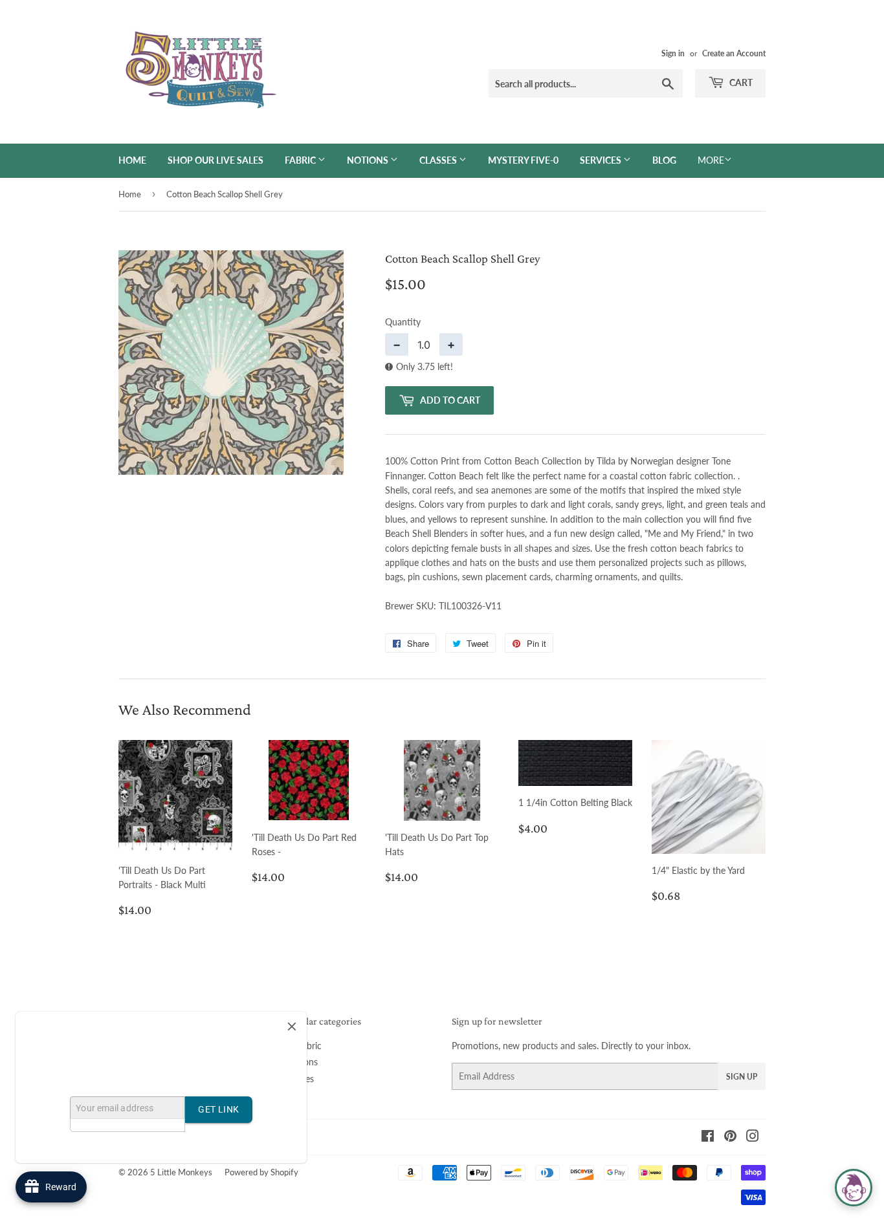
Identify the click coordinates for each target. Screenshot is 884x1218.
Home (132, 160)
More (711, 160)
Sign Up (741, 1077)
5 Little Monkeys (181, 1172)
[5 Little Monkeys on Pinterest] (730, 1137)
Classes (439, 160)
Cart (740, 82)
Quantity (403, 321)
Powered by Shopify (261, 1172)
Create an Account (734, 53)
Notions (368, 160)
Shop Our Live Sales (215, 160)
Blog (664, 160)
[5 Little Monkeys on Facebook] (707, 1137)
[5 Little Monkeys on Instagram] (752, 1137)
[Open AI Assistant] (853, 1187)
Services (601, 160)
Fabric (301, 160)
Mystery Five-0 (523, 160)
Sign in (673, 53)
